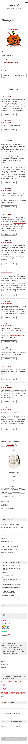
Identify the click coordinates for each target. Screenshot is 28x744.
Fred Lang (3, 534)
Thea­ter (19, 334)
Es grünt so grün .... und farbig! (11, 546)
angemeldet (10, 445)
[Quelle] (14, 476)
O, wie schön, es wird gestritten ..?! (8, 707)
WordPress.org (4, 667)
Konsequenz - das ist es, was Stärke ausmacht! (11, 710)
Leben (9, 70)
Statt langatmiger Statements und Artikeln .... (10, 713)
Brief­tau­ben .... (8, 60)
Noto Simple (15, 741)
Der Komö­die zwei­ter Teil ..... (11, 62)
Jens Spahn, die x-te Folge (9, 530)
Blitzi (6, 348)
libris (6, 95)
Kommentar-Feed (5, 664)
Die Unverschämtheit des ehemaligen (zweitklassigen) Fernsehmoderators (12, 553)
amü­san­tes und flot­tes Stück (14, 335)
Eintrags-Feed (4, 661)
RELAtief (14, 5)
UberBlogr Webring (5, 623)
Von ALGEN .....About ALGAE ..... (6, 537)
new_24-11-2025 (9, 702)
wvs (19, 25)
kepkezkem (8, 301)
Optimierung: (11, 578)
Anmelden (3, 658)
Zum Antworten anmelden (9, 114)
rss (2, 696)
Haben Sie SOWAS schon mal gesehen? (12, 524)
